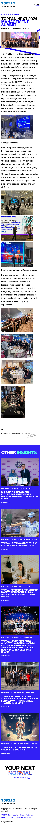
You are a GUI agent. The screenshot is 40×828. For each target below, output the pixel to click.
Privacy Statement (26, 815)
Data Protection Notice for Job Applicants (16, 817)
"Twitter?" (28, 434)
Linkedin (17, 433)
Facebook (6, 433)
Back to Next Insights (12, 14)
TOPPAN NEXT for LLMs (9, 815)
